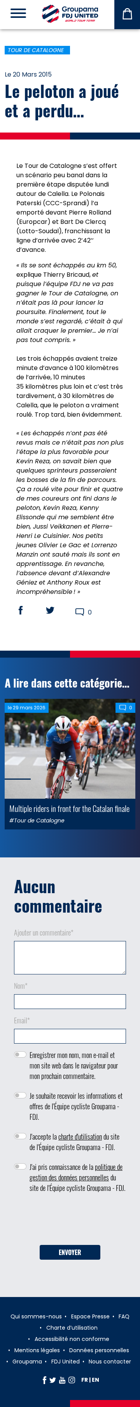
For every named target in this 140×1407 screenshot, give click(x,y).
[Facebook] (44, 1379)
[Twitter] (53, 1379)
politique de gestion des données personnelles (76, 1172)
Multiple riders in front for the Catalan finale (69, 808)
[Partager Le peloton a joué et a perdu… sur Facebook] (28, 610)
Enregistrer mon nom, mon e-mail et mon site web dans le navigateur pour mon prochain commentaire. (74, 1065)
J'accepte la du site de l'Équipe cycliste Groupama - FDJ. (74, 1141)
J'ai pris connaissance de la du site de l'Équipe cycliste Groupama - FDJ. (77, 1177)
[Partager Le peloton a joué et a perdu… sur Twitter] (57, 610)
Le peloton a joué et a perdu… (62, 100)
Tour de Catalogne (36, 50)
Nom (21, 986)
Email (22, 1020)
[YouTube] (62, 1379)
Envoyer (70, 1252)
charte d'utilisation (80, 1136)
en (95, 1380)
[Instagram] (72, 1379)
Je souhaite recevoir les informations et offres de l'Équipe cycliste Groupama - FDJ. (76, 1106)
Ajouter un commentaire (44, 932)
